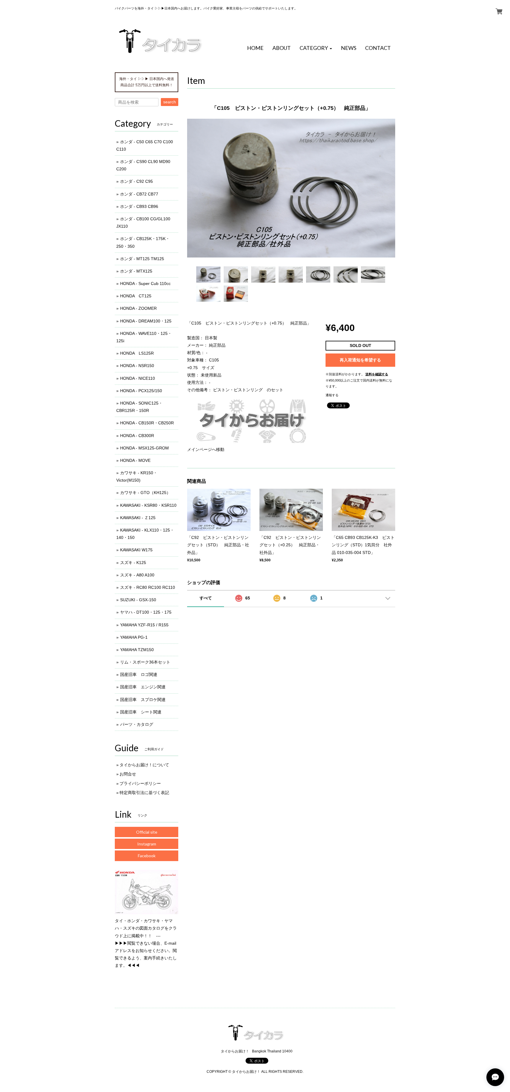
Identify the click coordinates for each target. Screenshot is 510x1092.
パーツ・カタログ (136, 724)
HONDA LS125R (137, 353)
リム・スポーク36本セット (145, 662)
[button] (315, 48)
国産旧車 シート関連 (140, 712)
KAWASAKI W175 (136, 549)
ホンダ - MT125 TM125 (142, 258)
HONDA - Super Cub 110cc (145, 283)
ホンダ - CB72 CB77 (139, 194)
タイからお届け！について (144, 764)
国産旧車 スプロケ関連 (143, 699)
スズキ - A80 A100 (137, 575)
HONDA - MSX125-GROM (144, 448)
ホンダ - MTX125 (136, 271)
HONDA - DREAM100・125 (145, 321)
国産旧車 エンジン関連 (143, 686)
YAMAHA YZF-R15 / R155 (144, 624)
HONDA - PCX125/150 (141, 390)
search (169, 102)
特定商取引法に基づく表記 (144, 792)
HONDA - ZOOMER (138, 308)
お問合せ (128, 774)
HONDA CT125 (135, 296)
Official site (146, 832)
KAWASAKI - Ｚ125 (138, 517)
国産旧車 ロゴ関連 (138, 674)
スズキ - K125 (133, 562)
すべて (206, 598)
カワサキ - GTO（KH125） (145, 492)
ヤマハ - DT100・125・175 (145, 612)
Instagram (146, 843)
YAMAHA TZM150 (137, 649)
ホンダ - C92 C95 (136, 181)
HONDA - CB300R (137, 435)
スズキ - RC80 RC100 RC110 (147, 587)
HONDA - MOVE (135, 460)
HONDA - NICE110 (137, 378)
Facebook (147, 855)
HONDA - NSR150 (137, 365)
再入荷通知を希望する (360, 360)
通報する (332, 395)
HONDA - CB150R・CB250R (147, 422)
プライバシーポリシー (140, 783)
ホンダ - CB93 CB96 (139, 206)
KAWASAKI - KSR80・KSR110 (148, 505)
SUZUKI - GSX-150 (138, 599)
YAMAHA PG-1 (134, 637)
